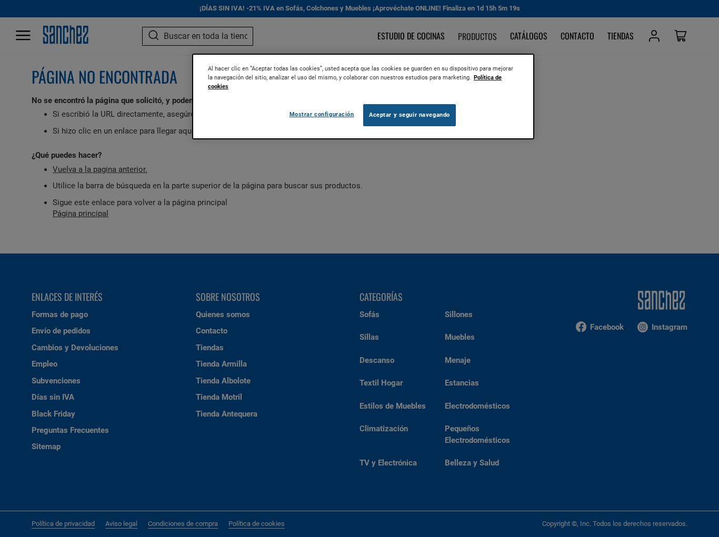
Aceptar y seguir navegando (409, 114)
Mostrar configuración (321, 114)
